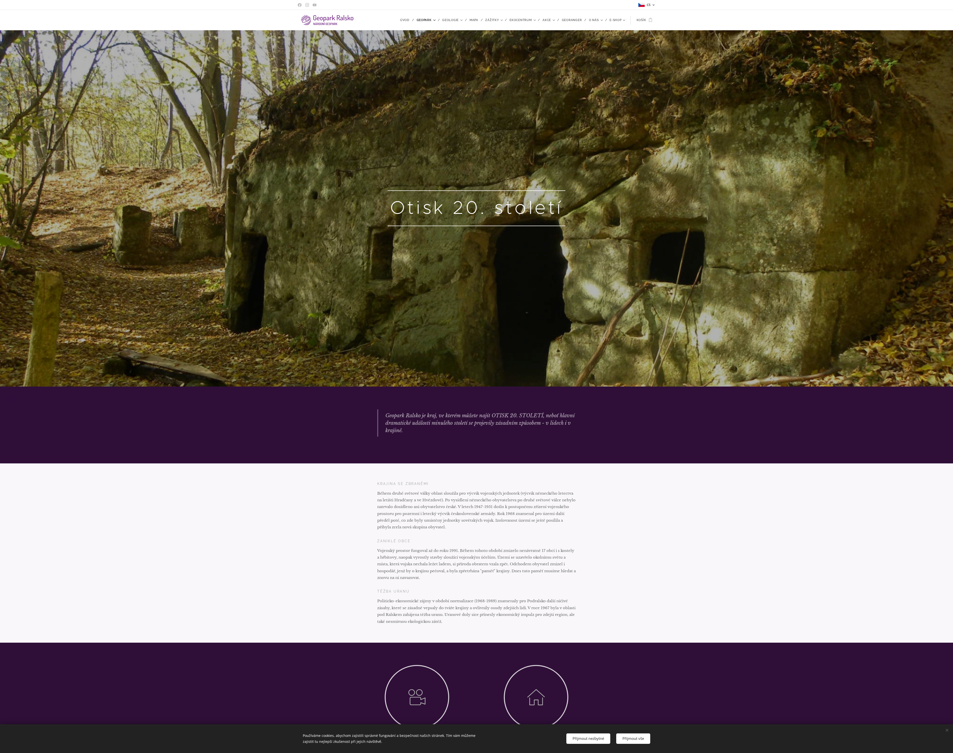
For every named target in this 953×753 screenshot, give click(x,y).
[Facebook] (300, 5)
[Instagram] (307, 5)
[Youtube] (314, 5)
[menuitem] (406, 20)
